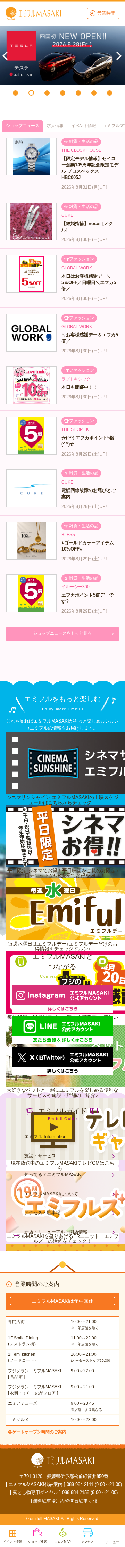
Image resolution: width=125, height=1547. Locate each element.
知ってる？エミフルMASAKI (53, 1174)
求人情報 (55, 126)
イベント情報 (83, 126)
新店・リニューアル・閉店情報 (56, 1231)
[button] (15, 93)
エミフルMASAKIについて (51, 1193)
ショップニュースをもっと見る (62, 633)
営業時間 (106, 13)
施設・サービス (40, 1155)
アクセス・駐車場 (42, 1212)
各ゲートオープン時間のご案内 (37, 1431)
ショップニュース (22, 126)
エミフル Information (45, 1136)
